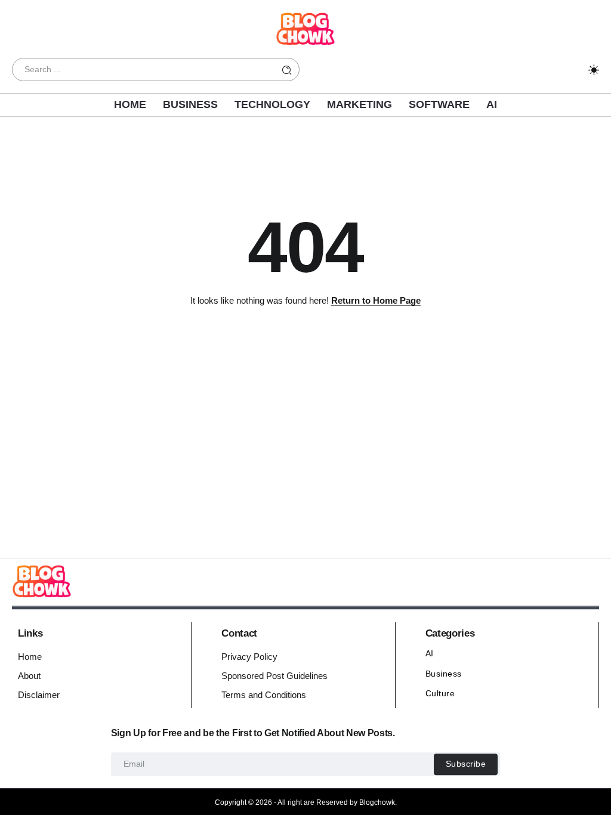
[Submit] (287, 69)
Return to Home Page (376, 300)
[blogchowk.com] (305, 28)
